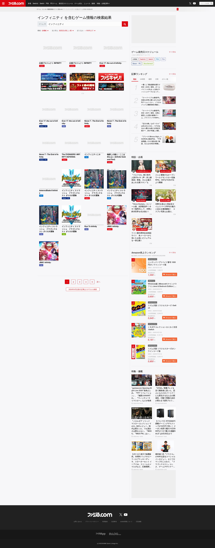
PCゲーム (53, 3)
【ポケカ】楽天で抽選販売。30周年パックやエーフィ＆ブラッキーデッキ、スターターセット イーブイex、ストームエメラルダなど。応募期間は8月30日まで (141, 460)
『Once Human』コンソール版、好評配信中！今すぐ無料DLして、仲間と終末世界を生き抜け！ (141, 208)
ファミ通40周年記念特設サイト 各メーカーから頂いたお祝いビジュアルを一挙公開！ (141, 237)
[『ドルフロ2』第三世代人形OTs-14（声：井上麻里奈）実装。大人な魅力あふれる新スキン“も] (141, 166)
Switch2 (35, 3)
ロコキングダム (165, 171)
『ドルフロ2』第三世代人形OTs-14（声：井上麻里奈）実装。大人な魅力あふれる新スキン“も (141, 179)
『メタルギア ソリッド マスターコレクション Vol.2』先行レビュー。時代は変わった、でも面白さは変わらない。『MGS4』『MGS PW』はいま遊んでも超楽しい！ (141, 427)
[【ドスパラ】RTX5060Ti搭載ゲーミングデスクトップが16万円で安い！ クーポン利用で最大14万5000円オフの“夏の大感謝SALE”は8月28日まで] (165, 413)
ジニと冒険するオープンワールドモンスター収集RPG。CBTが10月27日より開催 (165, 179)
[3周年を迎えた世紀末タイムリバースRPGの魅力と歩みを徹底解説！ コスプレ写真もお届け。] (165, 195)
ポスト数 (165, 79)
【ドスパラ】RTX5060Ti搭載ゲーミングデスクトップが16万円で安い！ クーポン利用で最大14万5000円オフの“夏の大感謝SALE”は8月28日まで (165, 427)
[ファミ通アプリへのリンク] (100, 533)
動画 (93, 3)
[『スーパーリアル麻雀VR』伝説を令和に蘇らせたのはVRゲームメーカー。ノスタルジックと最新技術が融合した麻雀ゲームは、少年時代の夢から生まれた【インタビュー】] (169, 100)
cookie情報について (126, 521)
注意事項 (114, 521)
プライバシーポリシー (92, 521)
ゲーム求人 (78, 3)
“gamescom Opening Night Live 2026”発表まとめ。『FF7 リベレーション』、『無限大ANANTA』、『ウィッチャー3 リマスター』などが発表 (141, 394)
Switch (42, 3)
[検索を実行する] (125, 24)
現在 (134, 79)
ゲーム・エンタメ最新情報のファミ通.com (50, 9)
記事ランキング (139, 74)
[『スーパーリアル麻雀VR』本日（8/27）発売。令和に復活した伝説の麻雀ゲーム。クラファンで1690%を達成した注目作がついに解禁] (169, 113)
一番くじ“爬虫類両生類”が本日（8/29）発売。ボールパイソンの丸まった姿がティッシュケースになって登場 (150, 88)
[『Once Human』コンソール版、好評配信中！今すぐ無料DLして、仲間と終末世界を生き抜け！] (141, 195)
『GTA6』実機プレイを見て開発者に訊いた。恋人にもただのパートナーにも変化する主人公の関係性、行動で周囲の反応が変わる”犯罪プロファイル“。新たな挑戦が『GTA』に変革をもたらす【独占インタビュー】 (165, 394)
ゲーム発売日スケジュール (144, 51)
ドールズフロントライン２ (144, 171)
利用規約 (105, 521)
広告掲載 (138, 521)
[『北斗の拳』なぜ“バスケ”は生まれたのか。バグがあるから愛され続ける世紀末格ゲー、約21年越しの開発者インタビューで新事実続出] (169, 126)
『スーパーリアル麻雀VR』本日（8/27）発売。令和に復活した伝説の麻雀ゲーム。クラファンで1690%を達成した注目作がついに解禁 (151, 114)
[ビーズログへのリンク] (115, 533)
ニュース (87, 3)
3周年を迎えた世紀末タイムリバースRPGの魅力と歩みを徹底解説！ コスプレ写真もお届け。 (165, 208)
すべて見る (172, 52)
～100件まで (88, 30)
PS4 (163, 59)
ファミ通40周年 (142, 229)
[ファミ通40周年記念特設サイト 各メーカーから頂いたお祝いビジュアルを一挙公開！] (141, 224)
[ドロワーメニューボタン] (3, 3)
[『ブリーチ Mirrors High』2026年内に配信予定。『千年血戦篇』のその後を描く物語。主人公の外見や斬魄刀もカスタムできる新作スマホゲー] (169, 139)
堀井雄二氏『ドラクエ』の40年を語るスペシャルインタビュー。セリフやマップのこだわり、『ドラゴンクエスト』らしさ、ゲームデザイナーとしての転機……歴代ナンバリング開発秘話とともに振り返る (165, 460)
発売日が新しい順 (65, 30)
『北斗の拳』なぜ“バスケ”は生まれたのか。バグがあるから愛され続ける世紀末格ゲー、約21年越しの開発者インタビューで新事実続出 (150, 127)
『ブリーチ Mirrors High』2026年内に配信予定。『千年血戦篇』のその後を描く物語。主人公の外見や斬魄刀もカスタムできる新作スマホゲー (151, 140)
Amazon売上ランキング (143, 252)
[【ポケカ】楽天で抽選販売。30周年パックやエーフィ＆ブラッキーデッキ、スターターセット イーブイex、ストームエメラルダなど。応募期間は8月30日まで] (141, 446)
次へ (98, 281)
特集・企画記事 (102, 3)
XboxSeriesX (148, 63)
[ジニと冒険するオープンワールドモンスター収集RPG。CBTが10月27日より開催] (165, 166)
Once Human (141, 200)
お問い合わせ (78, 521)
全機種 (44, 30)
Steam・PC (136, 63)
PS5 (47, 3)
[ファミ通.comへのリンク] (16, 3)
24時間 (142, 79)
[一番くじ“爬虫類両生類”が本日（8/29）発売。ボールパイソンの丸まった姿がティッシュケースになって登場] (169, 87)
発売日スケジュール (66, 3)
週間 (150, 79)
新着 (29, 3)
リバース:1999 (165, 200)
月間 (156, 79)
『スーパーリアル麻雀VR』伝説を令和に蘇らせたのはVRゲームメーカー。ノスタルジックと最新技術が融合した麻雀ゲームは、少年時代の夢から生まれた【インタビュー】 (151, 101)
